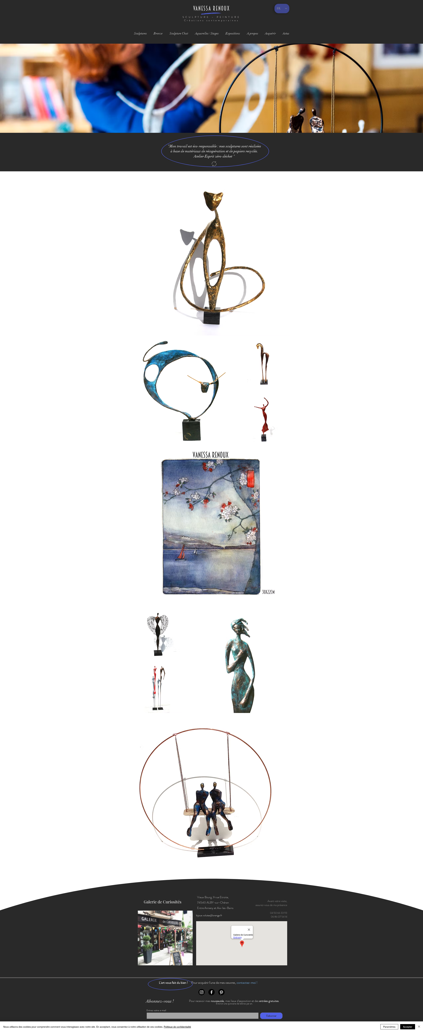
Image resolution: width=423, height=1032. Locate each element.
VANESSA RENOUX (211, 8)
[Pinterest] (221, 992)
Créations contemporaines (211, 20)
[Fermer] (419, 1026)
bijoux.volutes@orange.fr (209, 915)
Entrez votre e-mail (156, 1010)
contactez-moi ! (247, 982)
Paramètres (389, 1026)
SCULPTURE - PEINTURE (212, 17)
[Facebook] (211, 992)
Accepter (407, 1026)
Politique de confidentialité (177, 1026)
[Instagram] (201, 992)
